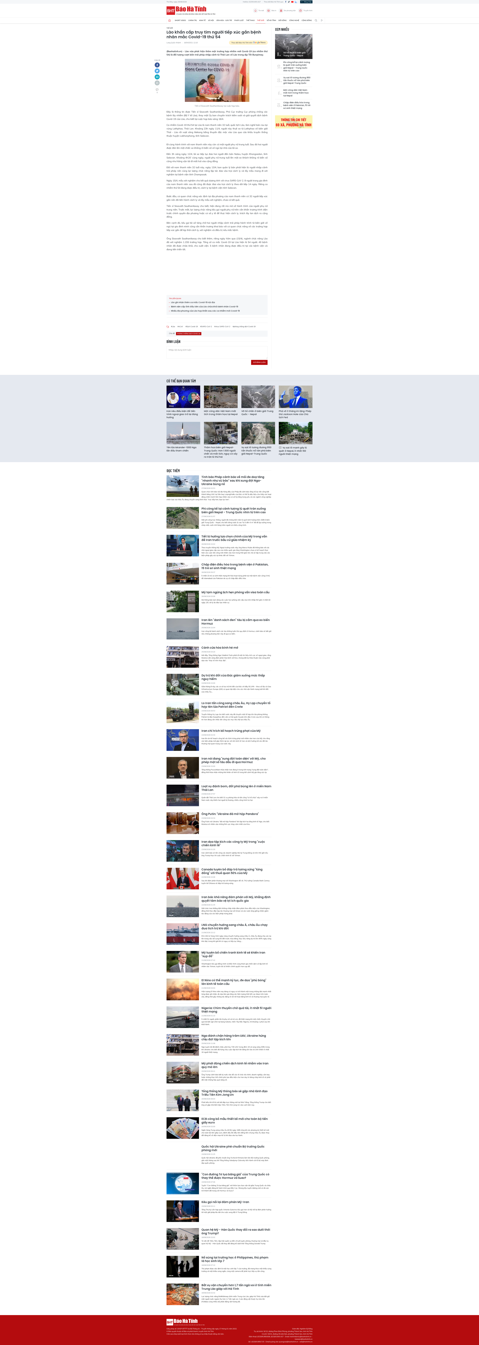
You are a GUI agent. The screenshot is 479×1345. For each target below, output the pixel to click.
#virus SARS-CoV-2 (222, 326)
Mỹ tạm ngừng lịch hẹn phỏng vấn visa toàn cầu (235, 592)
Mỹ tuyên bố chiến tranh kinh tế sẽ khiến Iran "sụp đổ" (233, 954)
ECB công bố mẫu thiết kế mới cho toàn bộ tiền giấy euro (234, 1120)
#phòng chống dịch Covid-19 (244, 326)
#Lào (173, 326)
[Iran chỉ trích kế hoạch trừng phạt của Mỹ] (183, 740)
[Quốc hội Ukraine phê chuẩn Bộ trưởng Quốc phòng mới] (183, 1155)
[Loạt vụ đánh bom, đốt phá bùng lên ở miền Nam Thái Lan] (183, 795)
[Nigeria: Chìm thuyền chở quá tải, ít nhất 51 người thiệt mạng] (183, 1017)
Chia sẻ (157, 60)
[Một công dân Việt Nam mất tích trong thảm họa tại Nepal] (221, 397)
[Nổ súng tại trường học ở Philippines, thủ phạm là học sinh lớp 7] (183, 1266)
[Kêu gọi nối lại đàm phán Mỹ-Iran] (183, 1211)
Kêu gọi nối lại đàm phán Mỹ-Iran (225, 1202)
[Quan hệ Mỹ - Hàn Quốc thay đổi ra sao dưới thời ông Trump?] (183, 1239)
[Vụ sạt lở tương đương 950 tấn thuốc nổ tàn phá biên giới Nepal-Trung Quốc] (258, 433)
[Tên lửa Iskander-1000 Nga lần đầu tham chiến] (183, 433)
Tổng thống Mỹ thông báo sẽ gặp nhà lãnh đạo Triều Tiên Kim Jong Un (234, 1093)
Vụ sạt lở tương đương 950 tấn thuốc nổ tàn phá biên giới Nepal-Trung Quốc (296, 80)
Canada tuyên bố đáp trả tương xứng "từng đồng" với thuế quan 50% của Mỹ (231, 871)
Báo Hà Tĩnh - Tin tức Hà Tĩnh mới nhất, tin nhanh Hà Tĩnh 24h (192, 10)
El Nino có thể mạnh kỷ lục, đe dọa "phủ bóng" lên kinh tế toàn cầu (233, 982)
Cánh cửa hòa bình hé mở (219, 648)
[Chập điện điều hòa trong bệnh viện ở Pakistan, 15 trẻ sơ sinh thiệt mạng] (183, 573)
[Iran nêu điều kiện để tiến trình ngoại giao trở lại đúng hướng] (183, 397)
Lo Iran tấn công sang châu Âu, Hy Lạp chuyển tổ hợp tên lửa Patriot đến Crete (235, 705)
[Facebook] (286, 2)
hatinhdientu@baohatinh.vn (300, 1337)
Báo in (274, 10)
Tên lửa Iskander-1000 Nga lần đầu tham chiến (181, 449)
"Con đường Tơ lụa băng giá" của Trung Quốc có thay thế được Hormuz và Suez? (235, 1176)
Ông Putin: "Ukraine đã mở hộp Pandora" (230, 814)
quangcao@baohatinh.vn (288, 1342)
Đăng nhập (307, 2)
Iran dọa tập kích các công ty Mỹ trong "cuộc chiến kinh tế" (233, 843)
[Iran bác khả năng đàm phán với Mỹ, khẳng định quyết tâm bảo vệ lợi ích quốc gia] (183, 906)
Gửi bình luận (259, 362)
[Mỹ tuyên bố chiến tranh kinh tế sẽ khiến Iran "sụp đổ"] (183, 962)
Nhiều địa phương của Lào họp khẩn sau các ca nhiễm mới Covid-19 (205, 311)
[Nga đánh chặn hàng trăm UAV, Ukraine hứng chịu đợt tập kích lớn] (183, 1045)
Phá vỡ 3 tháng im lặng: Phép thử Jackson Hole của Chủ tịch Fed (295, 414)
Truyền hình (307, 10)
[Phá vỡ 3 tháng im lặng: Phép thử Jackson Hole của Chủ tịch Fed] (295, 397)
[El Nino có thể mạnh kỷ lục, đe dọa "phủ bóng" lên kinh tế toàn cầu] (183, 989)
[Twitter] (157, 70)
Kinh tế (202, 20)
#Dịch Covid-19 (191, 326)
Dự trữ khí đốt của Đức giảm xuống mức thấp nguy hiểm (233, 677)
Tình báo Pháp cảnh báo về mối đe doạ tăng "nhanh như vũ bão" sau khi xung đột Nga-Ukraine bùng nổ (232, 480)
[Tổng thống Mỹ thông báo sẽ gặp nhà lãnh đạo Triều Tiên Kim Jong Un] (183, 1100)
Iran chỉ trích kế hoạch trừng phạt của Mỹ (231, 731)
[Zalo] (296, 2)
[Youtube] (292, 2)
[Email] (157, 76)
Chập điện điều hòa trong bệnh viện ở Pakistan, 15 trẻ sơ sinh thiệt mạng (296, 105)
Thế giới (260, 20)
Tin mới (261, 10)
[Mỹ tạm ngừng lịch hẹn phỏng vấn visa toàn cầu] (183, 601)
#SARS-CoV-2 (206, 326)
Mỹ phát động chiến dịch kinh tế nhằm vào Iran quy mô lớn (234, 1065)
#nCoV (180, 326)
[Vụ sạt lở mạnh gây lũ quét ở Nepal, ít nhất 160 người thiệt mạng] (295, 433)
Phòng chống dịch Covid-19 (188, 334)
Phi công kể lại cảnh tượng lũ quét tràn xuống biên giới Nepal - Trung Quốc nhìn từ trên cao (296, 66)
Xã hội (211, 20)
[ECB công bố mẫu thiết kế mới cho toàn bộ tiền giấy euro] (183, 1128)
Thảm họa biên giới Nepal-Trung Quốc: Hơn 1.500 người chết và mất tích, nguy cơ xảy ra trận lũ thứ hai (220, 452)
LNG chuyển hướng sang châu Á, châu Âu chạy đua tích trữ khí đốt (234, 926)
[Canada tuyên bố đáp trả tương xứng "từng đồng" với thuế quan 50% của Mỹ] (183, 878)
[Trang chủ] (169, 20)
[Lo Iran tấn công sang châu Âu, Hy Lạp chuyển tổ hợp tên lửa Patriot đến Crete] (183, 712)
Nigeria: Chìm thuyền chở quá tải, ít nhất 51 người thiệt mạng (236, 1010)
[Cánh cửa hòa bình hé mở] (183, 657)
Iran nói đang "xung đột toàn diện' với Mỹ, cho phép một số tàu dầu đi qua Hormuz (233, 760)
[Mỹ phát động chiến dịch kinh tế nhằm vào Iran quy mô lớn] (183, 1072)
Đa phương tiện (290, 10)
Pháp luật (239, 20)
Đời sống (283, 20)
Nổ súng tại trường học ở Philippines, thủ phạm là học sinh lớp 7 (234, 1259)
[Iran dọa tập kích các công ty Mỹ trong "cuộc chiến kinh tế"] (183, 851)
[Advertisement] (217, 271)
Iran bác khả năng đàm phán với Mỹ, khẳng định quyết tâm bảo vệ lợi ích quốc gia (236, 899)
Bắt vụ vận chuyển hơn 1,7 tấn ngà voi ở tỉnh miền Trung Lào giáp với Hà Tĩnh (236, 1287)
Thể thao (250, 20)
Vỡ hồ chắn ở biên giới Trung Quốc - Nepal (294, 54)
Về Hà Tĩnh (271, 20)
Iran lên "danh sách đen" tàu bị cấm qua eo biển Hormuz (235, 621)
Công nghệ (294, 20)
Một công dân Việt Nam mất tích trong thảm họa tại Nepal (295, 93)
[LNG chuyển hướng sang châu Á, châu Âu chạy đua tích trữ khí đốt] (183, 934)
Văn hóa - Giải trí (224, 20)
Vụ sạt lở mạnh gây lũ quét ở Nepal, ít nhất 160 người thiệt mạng (293, 450)
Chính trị (192, 20)
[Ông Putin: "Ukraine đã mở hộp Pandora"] (183, 823)
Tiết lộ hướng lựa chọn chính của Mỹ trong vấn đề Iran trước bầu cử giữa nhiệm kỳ (234, 538)
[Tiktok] (289, 2)
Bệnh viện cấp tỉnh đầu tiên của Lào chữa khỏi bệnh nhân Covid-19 (204, 306)
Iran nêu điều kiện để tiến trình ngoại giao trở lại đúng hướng (182, 414)
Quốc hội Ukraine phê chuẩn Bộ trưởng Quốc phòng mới (233, 1148)
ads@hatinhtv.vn (306, 1342)
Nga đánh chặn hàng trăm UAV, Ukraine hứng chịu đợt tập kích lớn (233, 1037)
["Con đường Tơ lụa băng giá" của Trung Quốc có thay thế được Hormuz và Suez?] (183, 1183)
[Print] (157, 82)
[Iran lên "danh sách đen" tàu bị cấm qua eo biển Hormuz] (183, 629)
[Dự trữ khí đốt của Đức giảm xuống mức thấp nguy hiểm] (183, 684)
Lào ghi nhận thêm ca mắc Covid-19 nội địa (193, 302)
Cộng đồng (307, 20)
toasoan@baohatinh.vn (303, 1339)
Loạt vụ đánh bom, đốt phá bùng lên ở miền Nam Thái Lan (236, 788)
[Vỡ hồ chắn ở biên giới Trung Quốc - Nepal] (293, 46)
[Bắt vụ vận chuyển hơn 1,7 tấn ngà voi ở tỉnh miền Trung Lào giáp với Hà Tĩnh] (183, 1294)
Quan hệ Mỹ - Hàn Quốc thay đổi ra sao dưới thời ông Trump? (235, 1231)
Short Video (180, 20)
